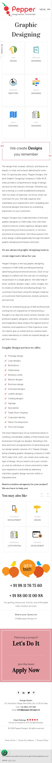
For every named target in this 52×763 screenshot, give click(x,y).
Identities (13, 91)
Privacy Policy (42, 740)
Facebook (18, 693)
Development (14, 518)
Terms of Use (10, 740)
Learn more (11, 760)
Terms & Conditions (26, 740)
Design (13, 59)
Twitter (29, 693)
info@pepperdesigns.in (26, 616)
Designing (36, 59)
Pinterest (34, 693)
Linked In (23, 693)
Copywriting (14, 544)
